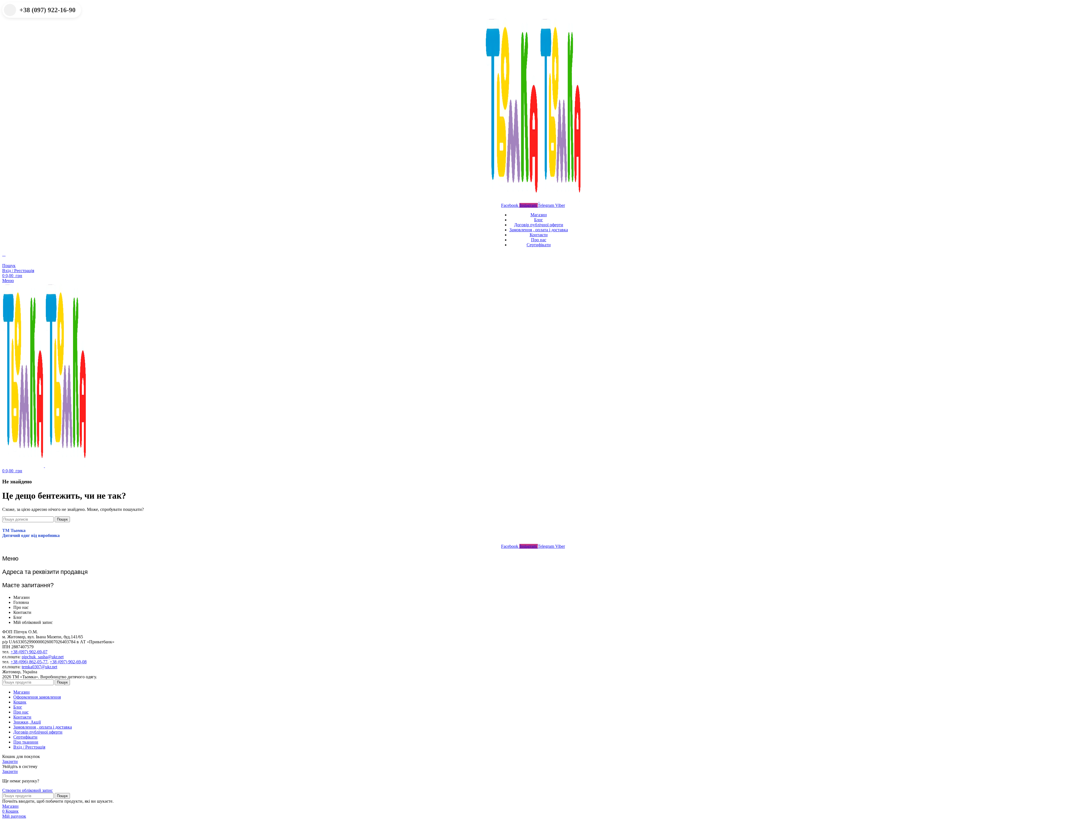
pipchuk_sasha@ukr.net (43, 656)
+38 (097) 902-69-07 (29, 651)
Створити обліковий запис (27, 790)
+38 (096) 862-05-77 (29, 661)
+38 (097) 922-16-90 (47, 10)
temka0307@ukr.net (39, 666)
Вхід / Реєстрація (29, 747)
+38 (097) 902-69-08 (68, 661)
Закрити (10, 761)
